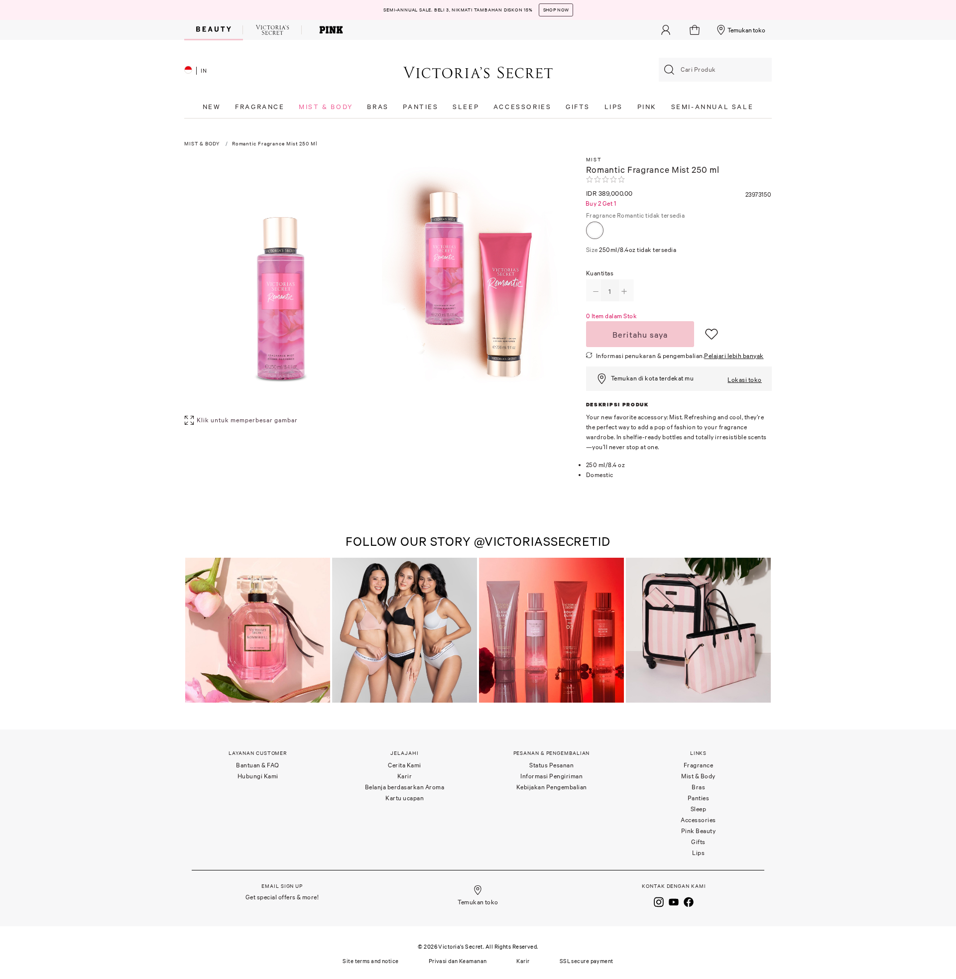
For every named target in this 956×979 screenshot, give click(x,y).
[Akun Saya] (665, 29)
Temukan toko (746, 30)
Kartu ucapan (404, 798)
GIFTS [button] (578, 107)
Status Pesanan (551, 765)
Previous (194, 631)
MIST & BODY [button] (326, 107)
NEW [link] (212, 107)
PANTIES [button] (420, 107)
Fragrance (635, 215)
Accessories (698, 820)
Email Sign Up (282, 886)
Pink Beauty (698, 831)
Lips (698, 853)
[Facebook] (689, 900)
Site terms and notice (370, 961)
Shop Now (556, 10)
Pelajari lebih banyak (734, 356)
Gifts (698, 842)
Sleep (699, 809)
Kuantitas (600, 273)
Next (762, 631)
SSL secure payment (586, 961)
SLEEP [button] (466, 107)
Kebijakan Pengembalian (551, 787)
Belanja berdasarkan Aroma (405, 787)
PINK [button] (647, 107)
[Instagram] (659, 900)
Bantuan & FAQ (257, 765)
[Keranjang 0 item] (696, 29)
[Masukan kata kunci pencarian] (669, 69)
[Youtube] (674, 900)
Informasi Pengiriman (551, 776)
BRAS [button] (377, 107)
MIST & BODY (202, 143)
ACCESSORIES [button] (522, 107)
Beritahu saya (640, 334)
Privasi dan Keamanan (458, 961)
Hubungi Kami (258, 776)
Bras (698, 787)
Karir (404, 776)
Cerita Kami (404, 765)
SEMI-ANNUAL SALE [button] (712, 107)
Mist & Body (698, 776)
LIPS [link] (613, 107)
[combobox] (715, 70)
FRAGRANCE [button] (259, 107)
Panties (699, 798)
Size (631, 249)
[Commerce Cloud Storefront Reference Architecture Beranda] (478, 72)
